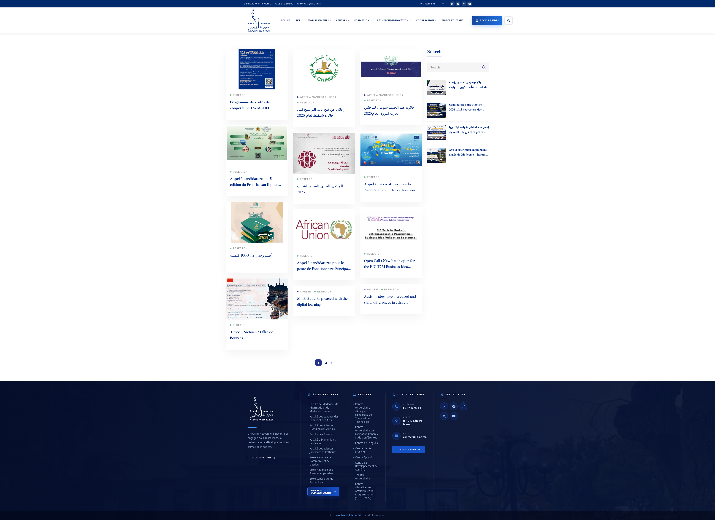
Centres (341, 20)
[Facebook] (454, 406)
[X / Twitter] (444, 416)
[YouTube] (454, 416)
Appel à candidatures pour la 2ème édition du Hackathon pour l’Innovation (390, 190)
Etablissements (318, 20)
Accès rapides (489, 20)
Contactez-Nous (406, 449)
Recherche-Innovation (393, 20)
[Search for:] (458, 67)
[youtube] (469, 3)
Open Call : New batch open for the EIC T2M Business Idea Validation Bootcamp (389, 267)
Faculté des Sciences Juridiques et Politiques (323, 450)
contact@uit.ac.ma (310, 3)
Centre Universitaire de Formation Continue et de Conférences (367, 432)
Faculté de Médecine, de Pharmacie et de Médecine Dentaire (324, 407)
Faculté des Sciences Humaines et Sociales (322, 427)
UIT (298, 20)
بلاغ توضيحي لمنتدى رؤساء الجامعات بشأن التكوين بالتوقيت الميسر (468, 87)
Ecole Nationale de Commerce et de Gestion (321, 461)
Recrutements (427, 3)
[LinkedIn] (444, 406)
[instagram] (464, 3)
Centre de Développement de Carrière (366, 466)
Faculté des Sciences (321, 434)
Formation (362, 20)
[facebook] (458, 3)
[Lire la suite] (257, 51)
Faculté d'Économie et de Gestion (323, 441)
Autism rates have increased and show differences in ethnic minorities (390, 303)
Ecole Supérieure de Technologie (321, 480)
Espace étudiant (452, 20)
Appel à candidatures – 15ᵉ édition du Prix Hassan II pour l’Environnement (254, 185)
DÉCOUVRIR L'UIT (261, 457)
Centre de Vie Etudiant (363, 450)
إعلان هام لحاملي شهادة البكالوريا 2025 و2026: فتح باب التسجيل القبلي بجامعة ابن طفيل (469, 132)
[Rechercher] (508, 20)
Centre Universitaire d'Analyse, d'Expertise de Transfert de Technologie (363, 412)
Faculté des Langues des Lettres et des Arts (324, 418)
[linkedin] (452, 3)
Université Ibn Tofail (349, 515)
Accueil (286, 20)
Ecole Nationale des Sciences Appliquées (321, 471)
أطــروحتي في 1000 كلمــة (251, 255)
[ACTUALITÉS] (436, 83)
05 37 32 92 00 (285, 3)
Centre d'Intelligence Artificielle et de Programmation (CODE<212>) (364, 491)
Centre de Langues (366, 443)
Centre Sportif (363, 457)
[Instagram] (463, 406)
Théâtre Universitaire (362, 476)
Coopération (425, 20)
